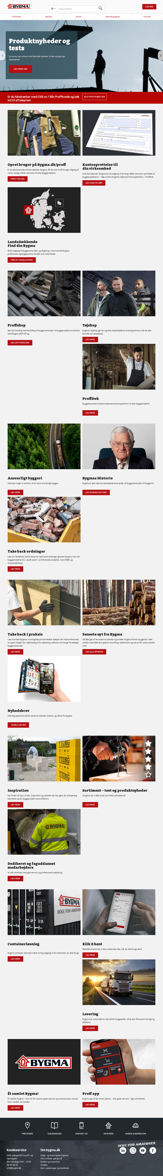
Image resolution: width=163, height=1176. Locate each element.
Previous (2, 55)
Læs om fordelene (20, 342)
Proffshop (16, 16)
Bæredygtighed (113, 16)
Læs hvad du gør (93, 182)
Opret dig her (18, 179)
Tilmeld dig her (18, 725)
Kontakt (147, 16)
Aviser (79, 16)
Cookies (44, 1165)
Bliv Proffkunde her (94, 96)
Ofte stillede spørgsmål (51, 1158)
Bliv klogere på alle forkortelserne (77, 72)
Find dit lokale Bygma (22, 260)
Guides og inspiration (50, 1161)
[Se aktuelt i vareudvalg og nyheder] (118, 760)
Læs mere (90, 339)
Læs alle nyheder (94, 651)
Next (160, 55)
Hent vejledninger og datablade (54, 1168)
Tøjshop (48, 16)
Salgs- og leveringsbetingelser (54, 1155)
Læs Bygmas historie (96, 492)
